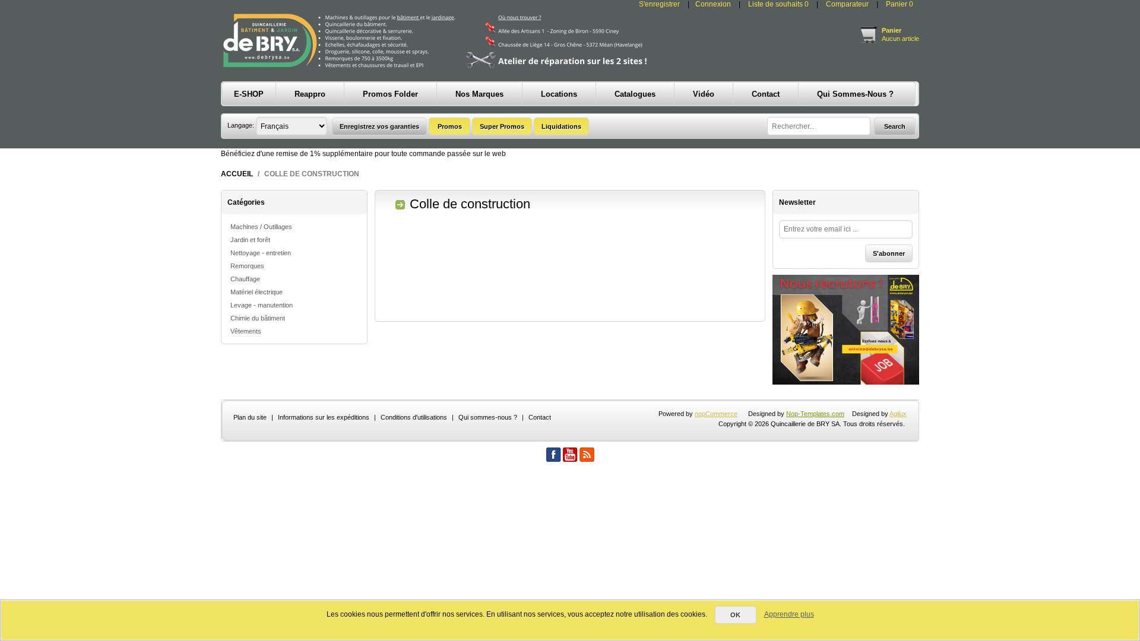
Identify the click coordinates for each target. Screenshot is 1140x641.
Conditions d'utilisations (414, 417)
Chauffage (245, 279)
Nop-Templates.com (815, 413)
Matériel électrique (256, 292)
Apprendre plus (789, 614)
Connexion (713, 4)
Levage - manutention (261, 305)
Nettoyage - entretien (260, 252)
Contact (539, 417)
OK (735, 614)
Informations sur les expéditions (323, 417)
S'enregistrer (659, 4)
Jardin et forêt (250, 239)
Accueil (237, 174)
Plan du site (250, 417)
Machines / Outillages (261, 226)
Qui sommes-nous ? (487, 417)
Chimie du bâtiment (257, 318)
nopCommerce (716, 413)
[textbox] (818, 126)
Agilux (898, 413)
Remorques (247, 265)
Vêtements (245, 331)
